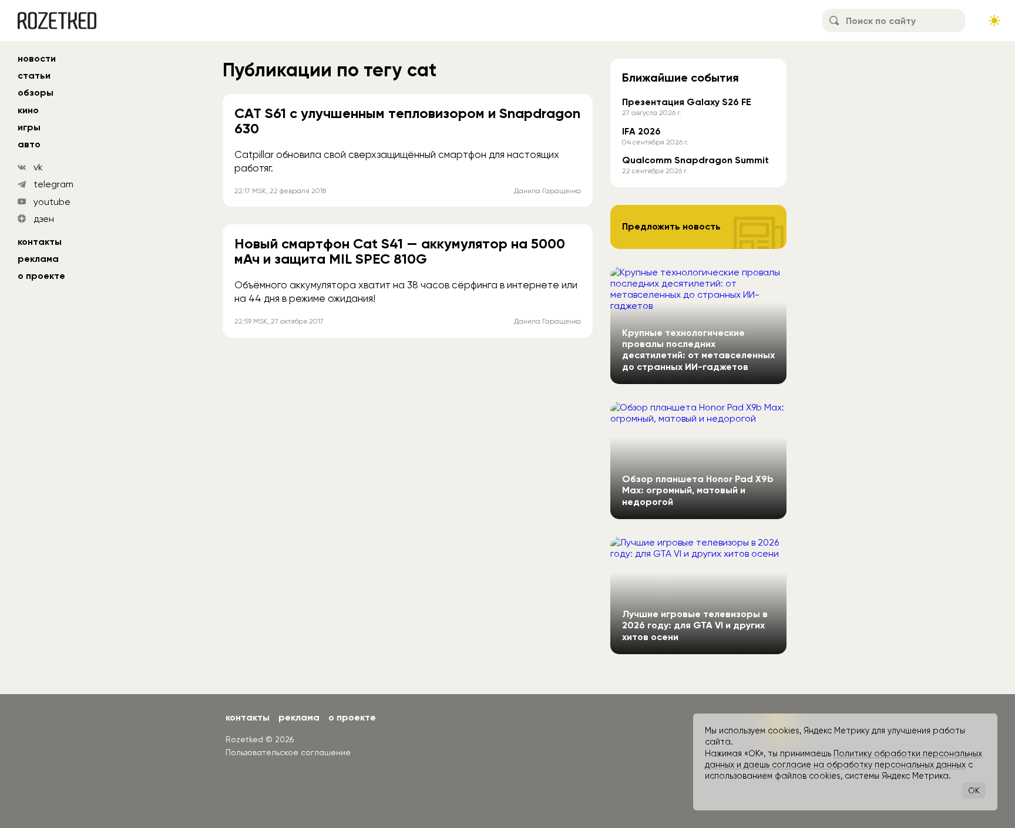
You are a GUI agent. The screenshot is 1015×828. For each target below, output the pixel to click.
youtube (51, 201)
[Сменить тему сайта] (994, 20)
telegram (53, 184)
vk (38, 167)
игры (29, 127)
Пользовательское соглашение (288, 752)
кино (28, 110)
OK (974, 790)
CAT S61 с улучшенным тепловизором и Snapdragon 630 (407, 121)
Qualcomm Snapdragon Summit (695, 160)
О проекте (41, 275)
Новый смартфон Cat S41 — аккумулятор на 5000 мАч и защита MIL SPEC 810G (399, 251)
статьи (34, 75)
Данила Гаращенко (547, 191)
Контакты (40, 241)
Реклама (38, 258)
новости (37, 58)
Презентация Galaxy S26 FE (686, 101)
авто (29, 144)
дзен (43, 218)
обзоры (35, 92)
